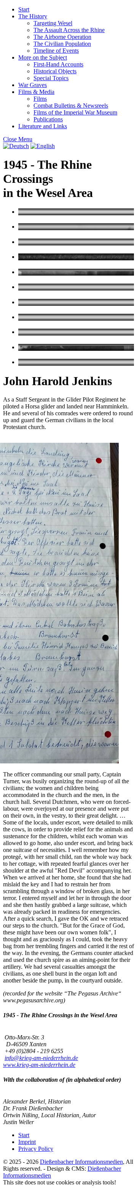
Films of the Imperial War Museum (75, 112)
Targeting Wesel (52, 23)
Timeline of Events (56, 50)
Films (40, 98)
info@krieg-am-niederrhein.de (41, 1058)
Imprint (27, 1142)
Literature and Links (42, 126)
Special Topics (50, 78)
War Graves (32, 85)
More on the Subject (42, 57)
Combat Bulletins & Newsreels (70, 105)
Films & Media (36, 92)
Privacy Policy (35, 1148)
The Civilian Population (62, 43)
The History (32, 16)
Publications (48, 119)
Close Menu (17, 139)
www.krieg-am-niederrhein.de (39, 1065)
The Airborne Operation (62, 37)
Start (23, 9)
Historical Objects (54, 71)
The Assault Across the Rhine (69, 30)
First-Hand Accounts (58, 64)
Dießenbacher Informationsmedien (81, 1161)
